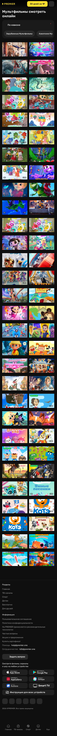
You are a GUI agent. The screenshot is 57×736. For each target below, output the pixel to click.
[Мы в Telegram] (5, 701)
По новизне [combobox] (14, 25)
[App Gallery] (15, 679)
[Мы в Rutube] (32, 701)
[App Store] (15, 672)
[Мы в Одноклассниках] (19, 701)
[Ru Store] (15, 685)
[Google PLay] (41, 672)
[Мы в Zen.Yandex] (25, 701)
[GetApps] (41, 679)
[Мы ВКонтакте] (12, 701)
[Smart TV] (41, 685)
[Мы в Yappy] (39, 701)
